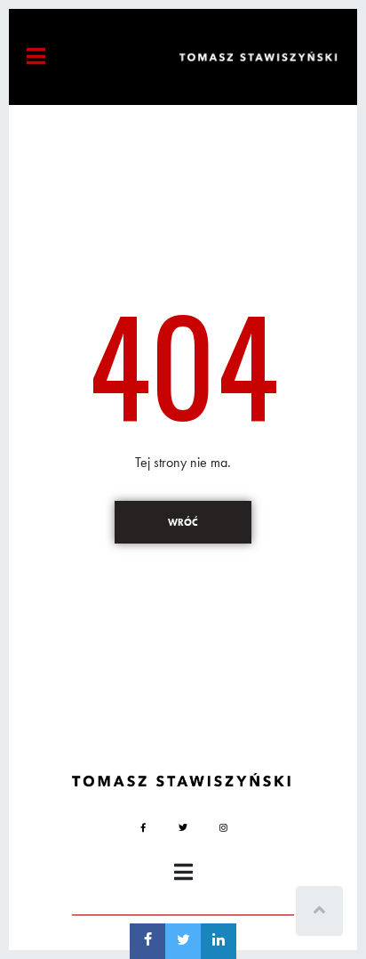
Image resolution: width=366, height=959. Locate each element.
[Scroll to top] (319, 911)
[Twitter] (183, 827)
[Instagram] (223, 827)
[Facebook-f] (143, 827)
